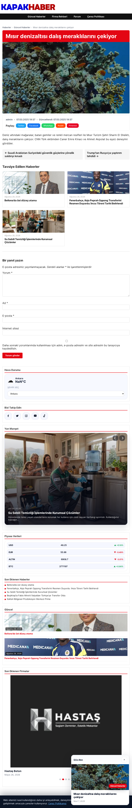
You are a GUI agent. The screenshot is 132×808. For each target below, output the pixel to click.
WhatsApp (48, 125)
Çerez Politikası (95, 16)
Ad (5, 303)
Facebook (33, 125)
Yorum (7, 272)
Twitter (21, 125)
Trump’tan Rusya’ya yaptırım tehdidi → (104, 154)
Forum (77, 16)
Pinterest (73, 125)
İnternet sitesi (10, 328)
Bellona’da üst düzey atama (20, 585)
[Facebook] (8, 416)
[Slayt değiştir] (60, 779)
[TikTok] (44, 416)
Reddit (61, 125)
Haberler (6, 27)
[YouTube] (35, 416)
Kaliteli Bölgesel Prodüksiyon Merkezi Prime (29, 599)
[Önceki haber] (115, 438)
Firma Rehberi (59, 16)
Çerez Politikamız (57, 803)
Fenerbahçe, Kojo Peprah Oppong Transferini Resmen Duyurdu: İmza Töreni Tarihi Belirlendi (52, 588)
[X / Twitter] (17, 416)
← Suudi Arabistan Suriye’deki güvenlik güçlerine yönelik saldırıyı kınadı (39, 154)
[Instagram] (26, 416)
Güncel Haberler (37, 16)
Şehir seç (13, 387)
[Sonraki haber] (122, 438)
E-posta (8, 315)
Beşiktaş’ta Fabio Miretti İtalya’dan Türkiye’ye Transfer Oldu (36, 595)
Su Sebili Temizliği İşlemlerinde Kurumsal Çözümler (32, 592)
